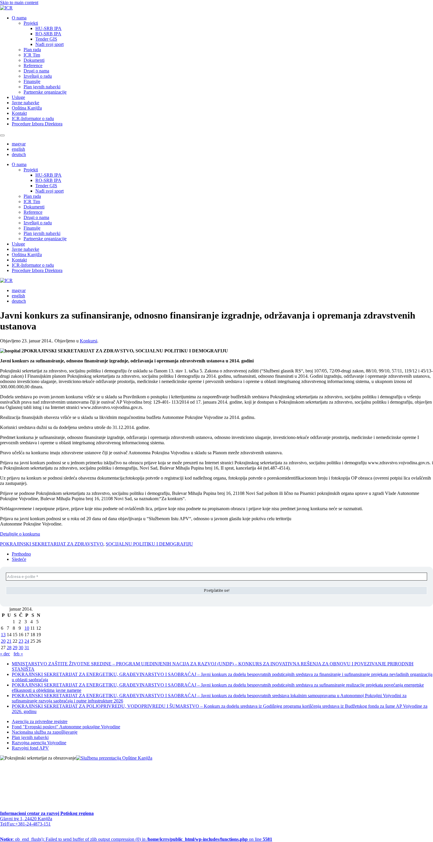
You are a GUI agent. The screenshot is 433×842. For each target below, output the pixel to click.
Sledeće (19, 559)
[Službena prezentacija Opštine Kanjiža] (114, 757)
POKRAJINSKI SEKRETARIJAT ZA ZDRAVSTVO (51, 543)
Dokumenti (34, 60)
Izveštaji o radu (38, 76)
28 (9, 647)
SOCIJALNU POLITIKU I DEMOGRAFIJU (149, 543)
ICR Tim (32, 54)
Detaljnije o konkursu (20, 533)
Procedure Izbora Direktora (37, 123)
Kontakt (19, 113)
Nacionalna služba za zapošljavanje (44, 732)
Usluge (18, 97)
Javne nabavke (25, 102)
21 (9, 641)
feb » (18, 653)
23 (21, 641)
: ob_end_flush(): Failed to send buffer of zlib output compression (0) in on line (136, 839)
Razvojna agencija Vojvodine (39, 742)
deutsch (19, 154)
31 (26, 647)
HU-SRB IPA (48, 28)
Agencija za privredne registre (39, 721)
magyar (19, 143)
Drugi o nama (36, 70)
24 (26, 641)
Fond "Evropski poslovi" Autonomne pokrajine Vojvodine (66, 726)
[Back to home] (6, 7)
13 (3, 634)
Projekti (31, 23)
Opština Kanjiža (27, 107)
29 (15, 647)
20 (3, 641)
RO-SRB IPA (48, 33)
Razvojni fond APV (30, 747)
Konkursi (88, 340)
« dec (5, 653)
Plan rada (32, 49)
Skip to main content (19, 2)
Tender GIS (46, 39)
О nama (19, 17)
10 (26, 628)
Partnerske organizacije (45, 92)
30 (21, 647)
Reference (33, 65)
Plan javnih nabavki (42, 86)
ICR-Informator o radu (33, 118)
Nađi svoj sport (49, 44)
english (18, 149)
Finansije (32, 81)
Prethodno (21, 553)
